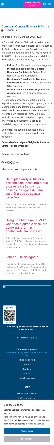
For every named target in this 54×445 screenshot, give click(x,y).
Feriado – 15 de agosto (22, 257)
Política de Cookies (35, 423)
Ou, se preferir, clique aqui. (27, 338)
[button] (45, 4)
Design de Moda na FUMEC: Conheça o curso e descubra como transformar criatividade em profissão (26, 225)
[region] (27, 422)
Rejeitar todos (27, 438)
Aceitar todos (27, 431)
